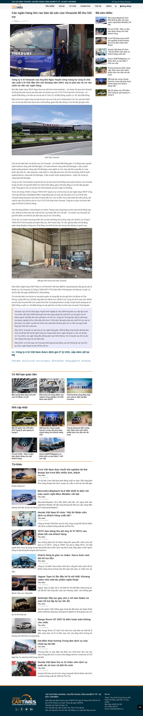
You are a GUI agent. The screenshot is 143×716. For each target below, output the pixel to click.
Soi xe (62, 6)
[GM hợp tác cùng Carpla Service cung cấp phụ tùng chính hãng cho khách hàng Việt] (52, 418)
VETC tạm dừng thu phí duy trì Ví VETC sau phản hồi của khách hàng (62, 533)
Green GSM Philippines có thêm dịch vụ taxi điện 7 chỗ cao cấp (119, 61)
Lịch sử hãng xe (43, 361)
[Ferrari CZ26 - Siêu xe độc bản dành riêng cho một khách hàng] (101, 31)
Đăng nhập (126, 6)
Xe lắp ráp (86, 361)
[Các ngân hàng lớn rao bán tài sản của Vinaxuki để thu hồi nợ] (52, 50)
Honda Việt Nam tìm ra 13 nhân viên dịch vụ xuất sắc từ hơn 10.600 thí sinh (62, 664)
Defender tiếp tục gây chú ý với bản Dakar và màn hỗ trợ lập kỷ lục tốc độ (63, 600)
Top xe (98, 6)
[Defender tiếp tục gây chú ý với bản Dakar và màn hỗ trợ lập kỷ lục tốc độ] (24, 604)
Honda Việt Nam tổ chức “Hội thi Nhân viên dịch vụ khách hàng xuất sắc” (62, 514)
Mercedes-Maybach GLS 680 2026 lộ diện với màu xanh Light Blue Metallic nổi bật (63, 492)
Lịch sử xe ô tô (29, 361)
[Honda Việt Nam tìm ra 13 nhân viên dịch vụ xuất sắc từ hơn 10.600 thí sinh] (24, 668)
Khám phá (85, 6)
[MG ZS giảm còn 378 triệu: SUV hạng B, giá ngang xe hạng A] (24, 418)
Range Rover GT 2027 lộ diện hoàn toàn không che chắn (64, 621)
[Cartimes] (17, 6)
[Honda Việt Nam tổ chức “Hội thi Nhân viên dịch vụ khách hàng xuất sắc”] (24, 518)
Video (108, 6)
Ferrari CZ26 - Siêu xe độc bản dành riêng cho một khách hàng (119, 31)
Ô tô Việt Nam (58, 361)
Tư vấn (72, 6)
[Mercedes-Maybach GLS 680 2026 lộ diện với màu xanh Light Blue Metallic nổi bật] (101, 20)
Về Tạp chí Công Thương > (121, 2)
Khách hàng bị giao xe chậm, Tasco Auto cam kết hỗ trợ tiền (63, 557)
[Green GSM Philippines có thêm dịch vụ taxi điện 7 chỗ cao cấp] (52, 445)
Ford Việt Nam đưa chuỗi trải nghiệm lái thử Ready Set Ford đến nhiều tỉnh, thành (62, 471)
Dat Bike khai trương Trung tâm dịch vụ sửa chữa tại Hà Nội (63, 642)
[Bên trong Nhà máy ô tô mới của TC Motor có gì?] (24, 385)
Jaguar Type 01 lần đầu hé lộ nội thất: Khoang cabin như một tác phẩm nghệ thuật (64, 578)
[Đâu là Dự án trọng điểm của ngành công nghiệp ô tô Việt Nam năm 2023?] (52, 385)
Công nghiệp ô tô (73, 361)
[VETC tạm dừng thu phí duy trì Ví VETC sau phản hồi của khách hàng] (24, 537)
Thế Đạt (16, 21)
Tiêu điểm (49, 6)
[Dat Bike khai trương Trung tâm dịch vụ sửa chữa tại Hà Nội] (24, 647)
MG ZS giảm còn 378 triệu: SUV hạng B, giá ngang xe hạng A (119, 92)
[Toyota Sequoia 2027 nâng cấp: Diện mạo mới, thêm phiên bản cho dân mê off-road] (101, 70)
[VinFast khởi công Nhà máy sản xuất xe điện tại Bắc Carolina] (79, 385)
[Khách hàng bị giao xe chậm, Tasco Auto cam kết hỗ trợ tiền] (24, 561)
